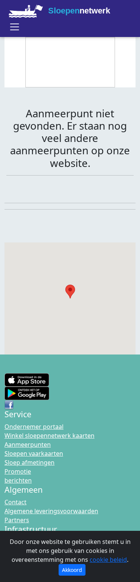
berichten (18, 480)
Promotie (17, 471)
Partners (16, 520)
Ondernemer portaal (33, 426)
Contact (15, 502)
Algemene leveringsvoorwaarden (51, 511)
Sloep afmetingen (29, 462)
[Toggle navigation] (14, 27)
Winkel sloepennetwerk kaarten (49, 435)
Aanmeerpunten (27, 444)
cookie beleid (108, 559)
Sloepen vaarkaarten (33, 453)
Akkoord (72, 569)
